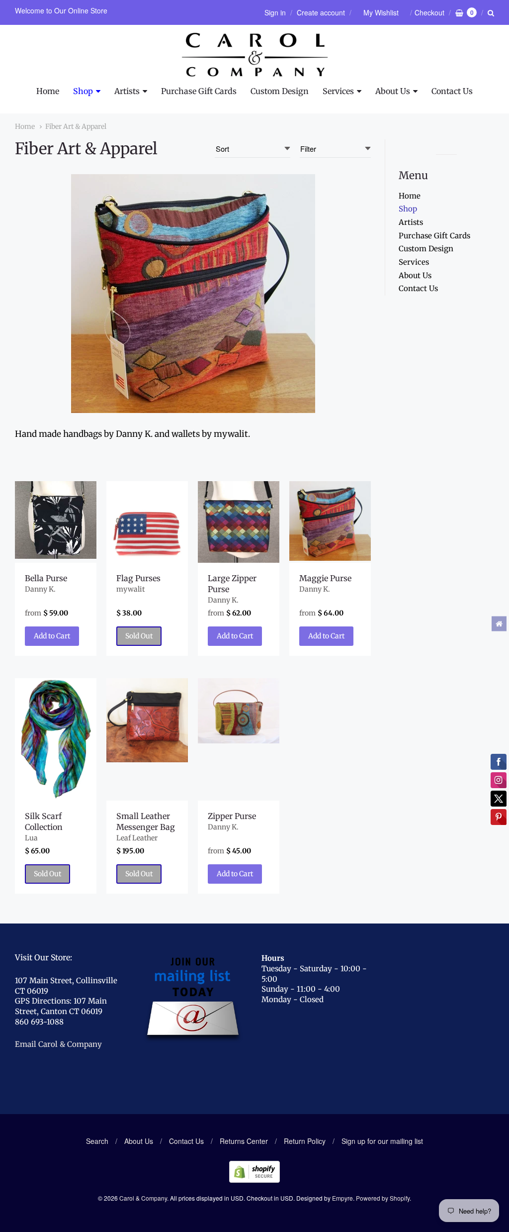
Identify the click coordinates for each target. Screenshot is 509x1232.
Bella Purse (46, 578)
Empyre (342, 1198)
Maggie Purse (325, 578)
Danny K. (40, 589)
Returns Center (244, 1141)
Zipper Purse (232, 816)
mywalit (130, 589)
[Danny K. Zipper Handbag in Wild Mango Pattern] (238, 710)
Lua (31, 837)
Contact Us (452, 91)
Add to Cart (52, 635)
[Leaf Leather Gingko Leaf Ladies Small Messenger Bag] (147, 720)
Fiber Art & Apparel (75, 126)
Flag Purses (138, 578)
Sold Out (139, 635)
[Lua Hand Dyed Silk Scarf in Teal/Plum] (55, 739)
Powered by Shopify (383, 1198)
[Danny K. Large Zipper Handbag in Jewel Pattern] (238, 522)
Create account (321, 12)
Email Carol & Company (58, 1044)
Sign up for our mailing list (382, 1141)
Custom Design (280, 91)
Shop (83, 91)
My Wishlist (381, 12)
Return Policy (305, 1141)
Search (97, 1141)
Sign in (275, 12)
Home (47, 91)
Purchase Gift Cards (199, 91)
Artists (127, 91)
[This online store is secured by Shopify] (254, 1179)
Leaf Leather (137, 837)
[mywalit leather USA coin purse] (147, 522)
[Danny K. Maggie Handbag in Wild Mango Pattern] (330, 521)
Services (338, 91)
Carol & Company (143, 1198)
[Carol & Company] (254, 55)
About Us (392, 91)
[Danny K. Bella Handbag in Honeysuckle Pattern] (55, 520)
